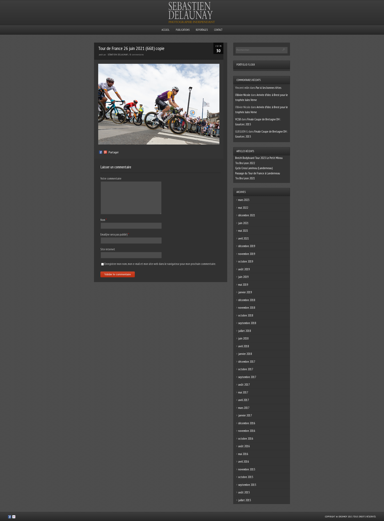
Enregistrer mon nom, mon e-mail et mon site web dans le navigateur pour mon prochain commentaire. (160, 264)
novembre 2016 (246, 431)
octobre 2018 (245, 315)
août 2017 (244, 384)
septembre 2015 (247, 485)
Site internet (107, 249)
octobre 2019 (245, 261)
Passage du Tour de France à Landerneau (257, 173)
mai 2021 (243, 231)
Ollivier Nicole (242, 95)
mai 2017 (243, 392)
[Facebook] (100, 152)
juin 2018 (243, 338)
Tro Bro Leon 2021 (245, 178)
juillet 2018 (244, 331)
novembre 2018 (246, 307)
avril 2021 (243, 238)
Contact (218, 30)
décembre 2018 (246, 300)
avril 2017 (243, 400)
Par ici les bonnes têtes (268, 88)
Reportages (202, 30)
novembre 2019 (246, 254)
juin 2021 (243, 223)
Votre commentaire (110, 178)
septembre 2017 (247, 377)
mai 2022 (243, 208)
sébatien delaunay (118, 54)
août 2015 (244, 492)
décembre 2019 (246, 246)
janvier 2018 (245, 354)
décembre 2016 (246, 423)
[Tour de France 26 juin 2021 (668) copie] (158, 143)
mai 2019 (243, 284)
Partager (114, 152)
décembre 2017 (246, 361)
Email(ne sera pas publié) (113, 234)
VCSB (238, 119)
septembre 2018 (247, 323)
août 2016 (244, 446)
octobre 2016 (245, 438)
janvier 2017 (245, 415)
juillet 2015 (244, 500)
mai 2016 (243, 454)
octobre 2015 (245, 477)
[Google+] (105, 152)
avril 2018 (243, 346)
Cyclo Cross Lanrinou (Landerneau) (254, 168)
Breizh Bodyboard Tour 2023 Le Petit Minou (259, 158)
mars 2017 (243, 408)
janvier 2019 (245, 292)
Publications (183, 30)
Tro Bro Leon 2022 (245, 163)
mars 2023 (243, 200)
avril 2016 (243, 461)
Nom (102, 220)
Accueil (166, 30)
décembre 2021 (246, 215)
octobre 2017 (245, 369)
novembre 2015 (246, 469)
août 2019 (244, 269)
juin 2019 (243, 277)
